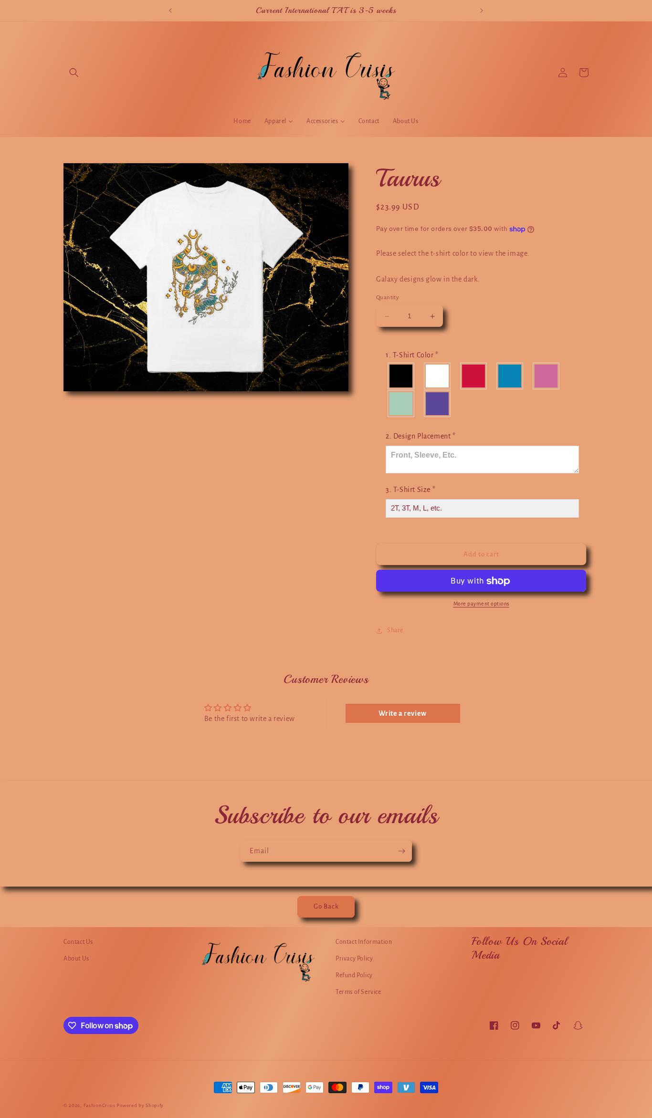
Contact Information (364, 942)
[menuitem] (242, 121)
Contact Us (78, 942)
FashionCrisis (100, 1105)
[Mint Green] (401, 403)
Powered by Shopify (140, 1105)
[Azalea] (546, 376)
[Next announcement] (481, 10)
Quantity (387, 298)
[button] (73, 72)
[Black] (401, 376)
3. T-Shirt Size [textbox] (410, 489)
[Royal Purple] (437, 403)
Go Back (326, 906)
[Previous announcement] (170, 10)
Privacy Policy (354, 958)
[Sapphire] (510, 376)
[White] (437, 376)
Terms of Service (358, 992)
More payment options (481, 604)
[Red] (474, 376)
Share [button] (395, 630)
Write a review (402, 713)
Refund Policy (354, 975)
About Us (76, 958)
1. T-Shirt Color (412, 355)
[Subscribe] (401, 851)
